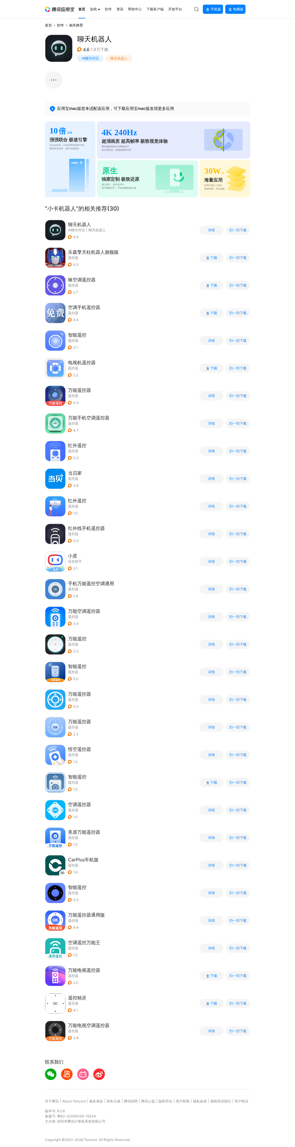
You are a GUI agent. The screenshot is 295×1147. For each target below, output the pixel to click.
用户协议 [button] (241, 1101)
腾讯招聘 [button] (131, 1101)
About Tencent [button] (74, 1101)
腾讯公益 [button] (148, 1101)
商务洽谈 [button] (113, 1101)
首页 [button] (48, 25)
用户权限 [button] (183, 1101)
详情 (211, 230)
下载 (213, 258)
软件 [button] (60, 25)
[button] (59, 9)
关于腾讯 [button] (52, 1101)
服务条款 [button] (96, 1101)
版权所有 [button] (165, 1101)
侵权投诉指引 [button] (220, 1101)
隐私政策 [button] (200, 1101)
